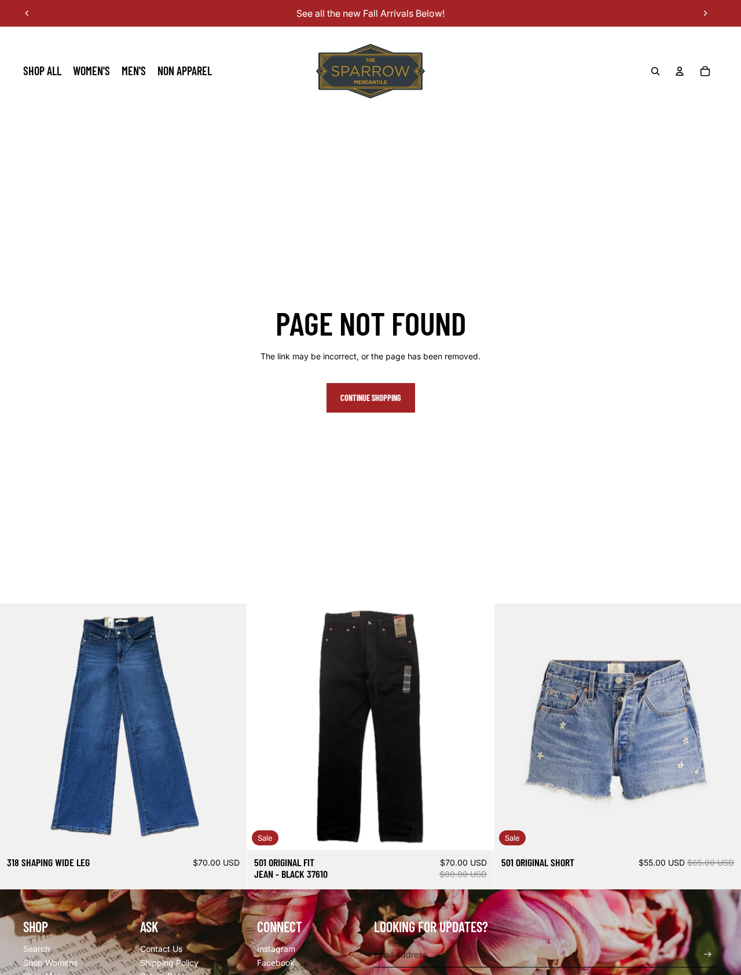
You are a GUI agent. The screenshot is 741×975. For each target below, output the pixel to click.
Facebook (276, 962)
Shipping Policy (169, 962)
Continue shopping (370, 398)
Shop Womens (50, 962)
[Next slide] (705, 13)
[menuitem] (42, 71)
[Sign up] (708, 954)
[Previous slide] (27, 13)
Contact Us (161, 949)
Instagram (276, 949)
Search (36, 949)
